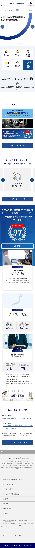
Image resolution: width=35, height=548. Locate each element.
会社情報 (6, 504)
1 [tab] (14, 43)
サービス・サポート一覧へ (17, 199)
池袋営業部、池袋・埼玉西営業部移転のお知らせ (17, 418)
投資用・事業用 (17, 10)
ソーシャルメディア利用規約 (8, 523)
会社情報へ (17, 246)
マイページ (31, 5)
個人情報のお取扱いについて (25, 520)
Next (32, 27)
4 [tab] (19, 43)
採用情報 (6, 513)
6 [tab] (21, 43)
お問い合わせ (7, 508)
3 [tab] (17, 43)
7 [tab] (23, 43)
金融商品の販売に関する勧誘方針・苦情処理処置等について (9, 521)
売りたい (11, 10)
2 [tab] (16, 43)
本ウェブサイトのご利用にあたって (26, 524)
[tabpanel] (17, 27)
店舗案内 (31, 10)
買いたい (4, 10)
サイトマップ (5, 526)
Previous (2, 27)
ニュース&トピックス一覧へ (17, 442)
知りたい (24, 10)
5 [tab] (20, 43)
